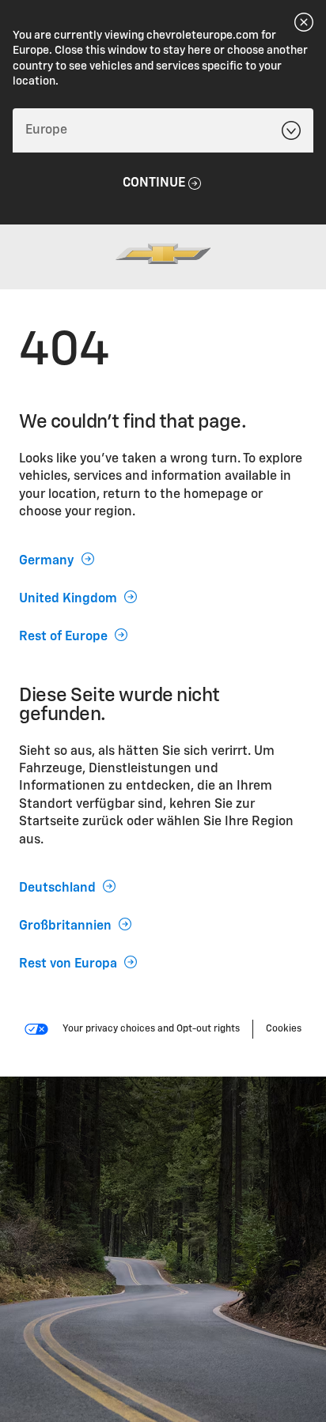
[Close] (304, 22)
